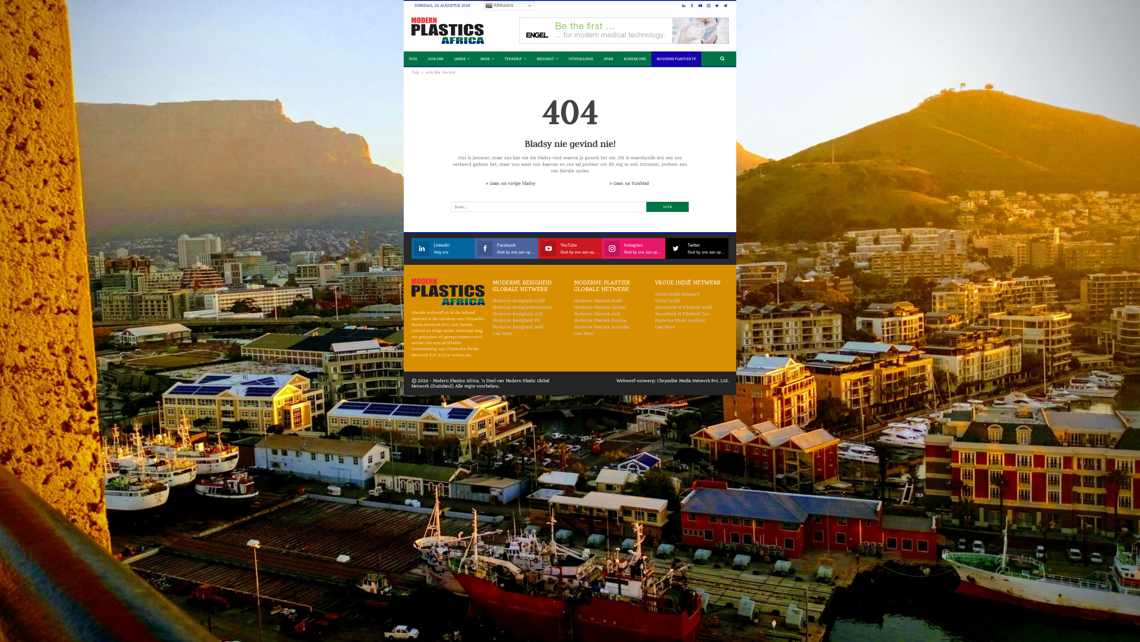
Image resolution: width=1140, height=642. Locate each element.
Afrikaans (503, 5)
